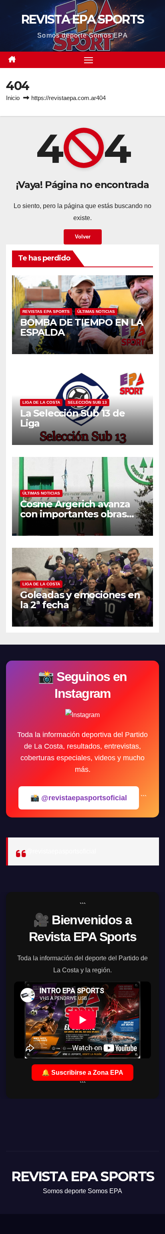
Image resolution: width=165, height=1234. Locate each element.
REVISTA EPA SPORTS (82, 19)
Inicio (13, 97)
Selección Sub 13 (87, 402)
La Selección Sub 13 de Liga (72, 418)
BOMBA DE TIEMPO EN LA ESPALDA (81, 327)
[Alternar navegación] (88, 60)
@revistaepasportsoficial (61, 851)
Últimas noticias (96, 311)
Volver (83, 237)
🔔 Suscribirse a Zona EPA (82, 1072)
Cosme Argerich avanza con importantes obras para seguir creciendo (75, 514)
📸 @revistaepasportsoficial (78, 798)
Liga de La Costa (41, 402)
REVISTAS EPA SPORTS (46, 311)
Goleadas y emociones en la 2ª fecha (80, 600)
